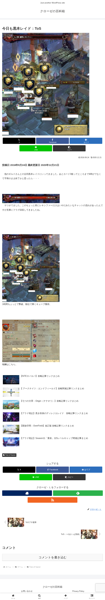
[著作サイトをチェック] (27, 493)
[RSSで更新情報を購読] (52, 500)
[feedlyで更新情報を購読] (78, 493)
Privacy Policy (78, 591)
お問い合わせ (27, 591)
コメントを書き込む (53, 557)
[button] (69, 148)
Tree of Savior (10, 455)
